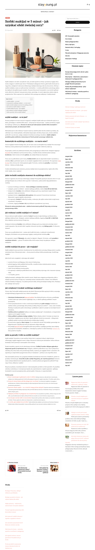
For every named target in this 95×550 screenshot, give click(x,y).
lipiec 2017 (68, 351)
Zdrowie (67, 56)
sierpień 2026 (68, 156)
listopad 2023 (68, 221)
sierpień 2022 (68, 252)
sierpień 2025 (68, 190)
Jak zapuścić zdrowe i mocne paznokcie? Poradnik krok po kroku (13, 537)
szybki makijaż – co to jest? (13, 101)
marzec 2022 (68, 266)
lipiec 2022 (68, 255)
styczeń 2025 (68, 201)
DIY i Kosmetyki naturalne (72, 36)
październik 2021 (69, 280)
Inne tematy (68, 39)
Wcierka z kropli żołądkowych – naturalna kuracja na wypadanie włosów (79, 398)
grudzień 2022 (69, 241)
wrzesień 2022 (69, 249)
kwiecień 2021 (69, 297)
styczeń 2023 (68, 238)
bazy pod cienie (19, 326)
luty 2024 (67, 215)
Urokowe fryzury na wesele (72, 127)
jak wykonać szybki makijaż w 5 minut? (16, 106)
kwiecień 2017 (69, 360)
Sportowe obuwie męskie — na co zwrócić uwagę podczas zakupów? (26, 387)
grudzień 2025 (69, 179)
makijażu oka (55, 328)
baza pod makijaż (29, 297)
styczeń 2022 (68, 272)
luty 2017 (67, 365)
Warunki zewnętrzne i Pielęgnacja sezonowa (77, 53)
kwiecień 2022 (69, 264)
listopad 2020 (68, 312)
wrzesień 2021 (69, 283)
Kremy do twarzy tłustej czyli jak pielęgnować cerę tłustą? (23, 381)
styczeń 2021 (68, 306)
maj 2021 (67, 295)
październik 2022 (69, 247)
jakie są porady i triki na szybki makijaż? (16, 112)
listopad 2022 (68, 244)
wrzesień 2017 (69, 345)
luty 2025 (67, 199)
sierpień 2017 (68, 348)
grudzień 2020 (69, 309)
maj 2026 (67, 165)
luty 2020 (67, 337)
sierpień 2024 (68, 207)
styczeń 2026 (68, 176)
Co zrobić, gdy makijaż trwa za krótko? (18, 402)
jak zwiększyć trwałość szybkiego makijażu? (17, 110)
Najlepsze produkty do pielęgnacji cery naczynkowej (22, 393)
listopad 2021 (68, 278)
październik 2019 (69, 340)
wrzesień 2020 (69, 317)
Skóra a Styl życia (69, 44)
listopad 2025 (68, 182)
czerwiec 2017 (69, 354)
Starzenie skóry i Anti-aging (72, 47)
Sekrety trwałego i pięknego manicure (75, 107)
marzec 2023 (68, 232)
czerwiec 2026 (69, 162)
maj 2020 (67, 329)
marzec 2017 (68, 362)
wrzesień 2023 (69, 227)
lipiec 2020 (68, 323)
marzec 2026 (68, 170)
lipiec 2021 (68, 289)
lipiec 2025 (68, 193)
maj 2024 (67, 210)
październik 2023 (69, 224)
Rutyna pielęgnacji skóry (71, 41)
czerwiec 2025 (69, 196)
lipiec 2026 (68, 159)
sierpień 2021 (68, 286)
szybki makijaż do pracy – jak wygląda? (16, 108)
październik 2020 (69, 314)
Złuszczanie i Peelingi (71, 58)
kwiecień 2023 (69, 230)
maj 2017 (67, 357)
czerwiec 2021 (69, 292)
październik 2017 (69, 343)
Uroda (7, 17)
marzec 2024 (68, 213)
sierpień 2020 (68, 320)
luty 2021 (67, 303)
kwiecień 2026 (69, 167)
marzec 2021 (68, 300)
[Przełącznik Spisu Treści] (30, 99)
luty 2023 (67, 235)
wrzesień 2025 (69, 187)
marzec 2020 (68, 334)
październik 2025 (69, 184)
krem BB (7, 152)
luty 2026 (67, 173)
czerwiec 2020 (69, 326)
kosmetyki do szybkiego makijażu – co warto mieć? (19, 103)
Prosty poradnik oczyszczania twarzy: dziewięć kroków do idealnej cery (13, 546)
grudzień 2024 (69, 204)
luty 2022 (67, 269)
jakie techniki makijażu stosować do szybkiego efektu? (19, 105)
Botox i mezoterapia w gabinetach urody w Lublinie (21, 377)
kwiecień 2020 (69, 331)
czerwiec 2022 (69, 258)
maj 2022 (67, 261)
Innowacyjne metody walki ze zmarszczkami (20, 398)
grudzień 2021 (69, 275)
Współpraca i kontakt (47, 11)
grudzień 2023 (69, 218)
